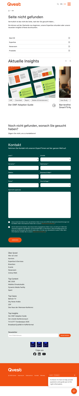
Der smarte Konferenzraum (18, 319)
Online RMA (12, 273)
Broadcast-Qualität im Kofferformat (21, 325)
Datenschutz (29, 375)
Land (10, 155)
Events (10, 267)
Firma (10, 181)
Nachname (44, 164)
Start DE (12, 38)
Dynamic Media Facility (16, 287)
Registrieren (65, 335)
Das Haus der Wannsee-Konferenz (20, 307)
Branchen (11, 264)
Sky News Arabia (14, 302)
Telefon (10, 172)
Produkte (12, 51)
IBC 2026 (11, 281)
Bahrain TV (12, 299)
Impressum (21, 375)
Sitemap (42, 375)
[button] (66, 61)
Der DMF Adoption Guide (20, 104)
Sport (10, 290)
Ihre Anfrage (44, 181)
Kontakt (36, 375)
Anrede (42, 155)
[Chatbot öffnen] (58, 4)
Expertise (12, 42)
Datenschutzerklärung (48, 223)
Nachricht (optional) (14, 190)
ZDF (9, 304)
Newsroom (13, 46)
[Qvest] (14, 4)
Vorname (11, 164)
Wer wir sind (12, 256)
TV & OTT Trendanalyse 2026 (18, 322)
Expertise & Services (15, 261)
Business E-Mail (45, 172)
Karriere (11, 258)
